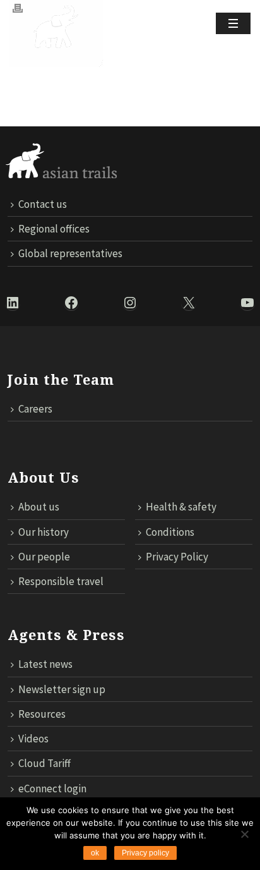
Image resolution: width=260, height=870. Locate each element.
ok (95, 853)
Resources (42, 714)
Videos (33, 739)
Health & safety (181, 507)
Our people (44, 557)
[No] (244, 834)
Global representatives (70, 253)
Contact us (42, 204)
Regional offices (54, 229)
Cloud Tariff (44, 763)
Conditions (170, 532)
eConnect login (52, 788)
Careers (35, 409)
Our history (43, 532)
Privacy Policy (177, 557)
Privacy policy (145, 853)
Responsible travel (60, 581)
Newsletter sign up (61, 689)
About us (38, 507)
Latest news (45, 664)
